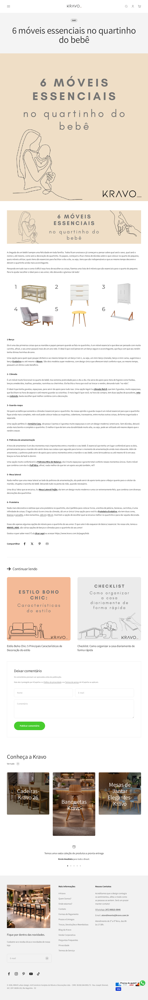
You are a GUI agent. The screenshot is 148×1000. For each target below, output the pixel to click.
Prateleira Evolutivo (107, 511)
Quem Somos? (65, 898)
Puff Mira (34, 465)
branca (10, 514)
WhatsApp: (108, 909)
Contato (62, 909)
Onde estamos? (65, 903)
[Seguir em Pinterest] (24, 974)
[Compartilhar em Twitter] (32, 544)
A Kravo (62, 893)
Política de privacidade (52, 682)
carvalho (19, 514)
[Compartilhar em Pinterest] (39, 544)
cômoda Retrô (100, 389)
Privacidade (64, 945)
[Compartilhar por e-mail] (47, 544)
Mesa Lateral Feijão (48, 489)
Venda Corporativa (67, 935)
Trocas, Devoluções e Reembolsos (73, 924)
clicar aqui (40, 533)
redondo (14, 396)
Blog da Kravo (65, 929)
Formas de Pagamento (68, 914)
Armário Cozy (34, 423)
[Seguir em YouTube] (31, 974)
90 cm (50, 514)
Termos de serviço (72, 682)
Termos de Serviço (67, 950)
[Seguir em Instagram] (16, 974)
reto (138, 392)
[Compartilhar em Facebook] (24, 544)
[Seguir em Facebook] (9, 974)
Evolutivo (16, 361)
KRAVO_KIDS (13, 527)
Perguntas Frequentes (68, 940)
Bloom (39, 361)
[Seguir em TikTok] (38, 974)
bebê (74, 20)
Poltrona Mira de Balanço (49, 461)
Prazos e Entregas (66, 919)
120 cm (43, 514)
